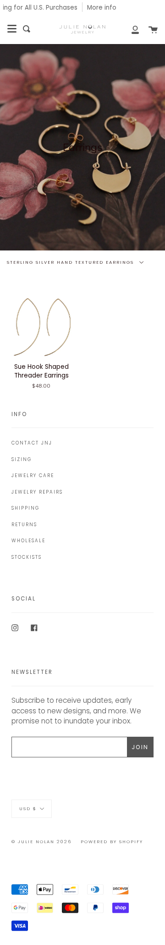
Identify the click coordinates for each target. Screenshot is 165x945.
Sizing (21, 459)
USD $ (28, 809)
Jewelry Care (32, 475)
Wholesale (28, 541)
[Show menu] (12, 28)
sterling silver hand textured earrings (71, 262)
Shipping (25, 508)
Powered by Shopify (112, 842)
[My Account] (130, 29)
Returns (24, 525)
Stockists (26, 557)
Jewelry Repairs (37, 492)
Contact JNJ (31, 443)
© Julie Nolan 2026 (41, 842)
